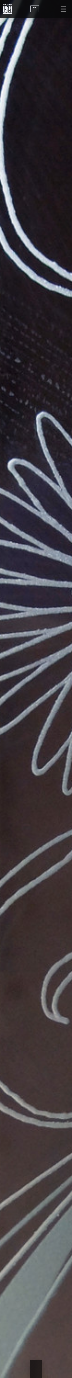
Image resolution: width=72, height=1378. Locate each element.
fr (35, 9)
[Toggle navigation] (63, 9)
